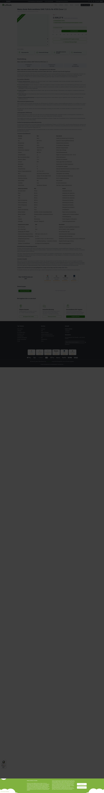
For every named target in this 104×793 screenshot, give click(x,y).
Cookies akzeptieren (82, 787)
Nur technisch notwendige (5, 791)
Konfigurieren (82, 784)
